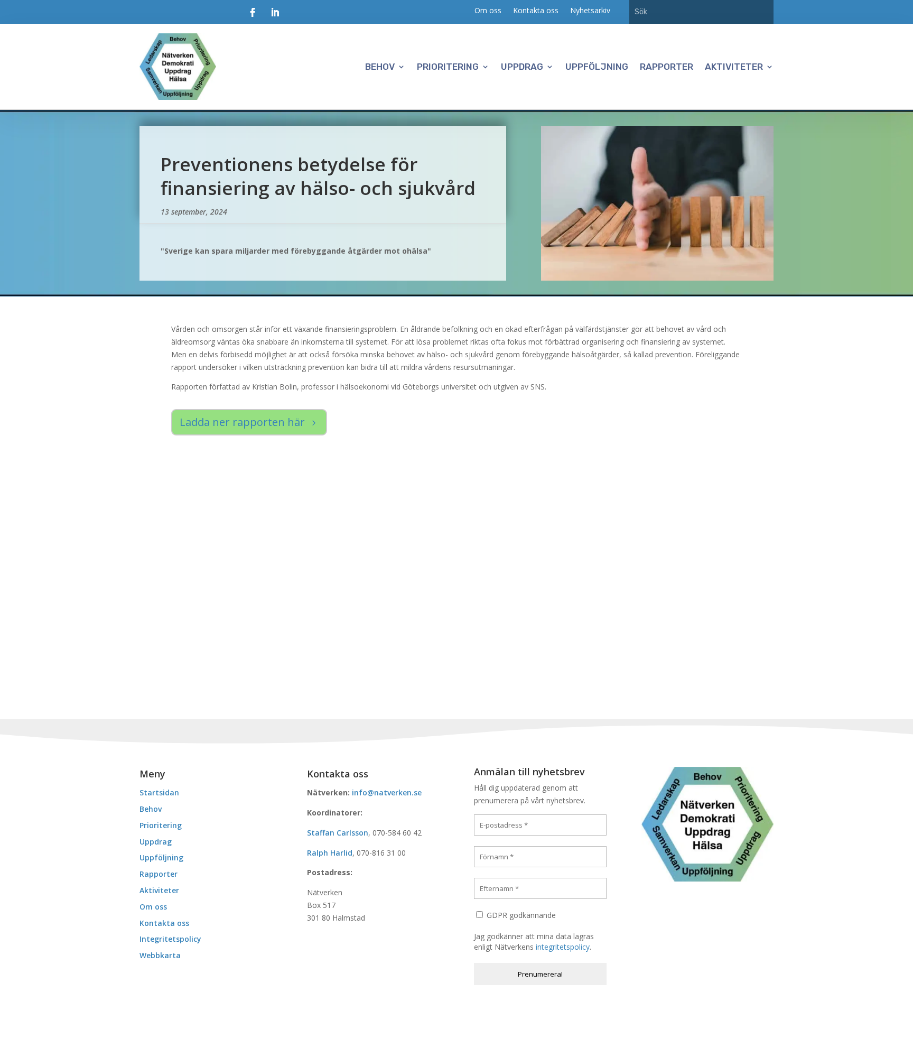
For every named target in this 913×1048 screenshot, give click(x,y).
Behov (380, 66)
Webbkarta (160, 955)
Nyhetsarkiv (590, 11)
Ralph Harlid (329, 853)
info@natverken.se (387, 792)
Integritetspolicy (170, 939)
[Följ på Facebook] (253, 13)
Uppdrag (522, 66)
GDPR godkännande (520, 915)
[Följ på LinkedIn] (275, 13)
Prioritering (448, 66)
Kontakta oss (535, 11)
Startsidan (159, 792)
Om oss (487, 11)
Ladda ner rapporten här (242, 422)
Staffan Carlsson (337, 833)
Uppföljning (596, 66)
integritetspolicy (563, 947)
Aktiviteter (734, 66)
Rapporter (666, 66)
